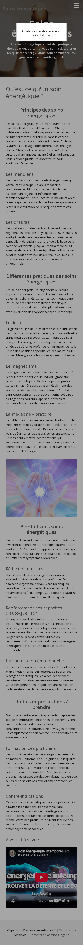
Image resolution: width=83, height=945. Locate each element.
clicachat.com (41, 35)
